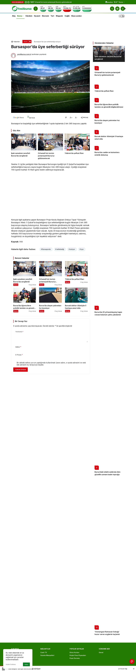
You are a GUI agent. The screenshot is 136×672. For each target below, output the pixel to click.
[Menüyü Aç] (35, 8)
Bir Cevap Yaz (21, 321)
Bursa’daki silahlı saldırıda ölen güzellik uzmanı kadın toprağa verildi (107, 474)
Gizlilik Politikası (11, 664)
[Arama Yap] (112, 8)
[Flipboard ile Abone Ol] (31, 117)
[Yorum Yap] (66, 117)
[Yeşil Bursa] (21, 8)
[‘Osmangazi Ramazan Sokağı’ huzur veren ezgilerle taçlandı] (109, 557)
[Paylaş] (132, 669)
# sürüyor (72, 249)
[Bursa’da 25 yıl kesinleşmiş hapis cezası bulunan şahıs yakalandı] (109, 238)
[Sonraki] (28, 2)
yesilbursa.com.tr (24, 54)
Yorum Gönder (20, 369)
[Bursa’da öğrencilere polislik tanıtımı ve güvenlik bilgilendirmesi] (24, 300)
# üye (81, 249)
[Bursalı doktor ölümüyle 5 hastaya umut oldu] (76, 300)
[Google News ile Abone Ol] (18, 117)
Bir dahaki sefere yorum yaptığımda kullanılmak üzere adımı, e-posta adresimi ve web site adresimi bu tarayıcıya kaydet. (51, 364)
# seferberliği (59, 249)
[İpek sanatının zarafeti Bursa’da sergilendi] (23, 147)
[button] (117, 8)
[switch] (121, 16)
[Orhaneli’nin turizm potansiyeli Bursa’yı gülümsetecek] (50, 147)
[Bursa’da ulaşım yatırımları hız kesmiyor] (50, 300)
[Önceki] (26, 2)
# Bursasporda (46, 249)
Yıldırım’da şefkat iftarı (104, 91)
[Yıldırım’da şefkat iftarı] (77, 147)
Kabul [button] (26, 664)
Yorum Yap (123, 669)
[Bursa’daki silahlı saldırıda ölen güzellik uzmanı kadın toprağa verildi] (109, 397)
